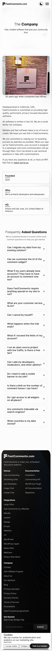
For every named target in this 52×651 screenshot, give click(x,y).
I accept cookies (11, 646)
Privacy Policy (10, 593)
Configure (24, 646)
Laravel (7, 517)
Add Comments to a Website (16, 509)
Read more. (8, 642)
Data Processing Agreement (16, 611)
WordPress (9, 539)
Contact (7, 567)
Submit (40, 627)
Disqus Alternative (12, 557)
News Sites (9, 548)
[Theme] (41, 4)
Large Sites (9, 504)
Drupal (7, 526)
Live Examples (10, 484)
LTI (5, 535)
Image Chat (9, 488)
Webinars (8, 552)
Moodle (7, 513)
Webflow (7, 530)
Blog (6, 584)
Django (7, 522)
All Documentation (33, 488)
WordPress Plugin (33, 484)
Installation (30, 475)
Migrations (30, 492)
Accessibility (9, 606)
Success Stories (11, 598)
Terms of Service (11, 602)
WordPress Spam (11, 544)
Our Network (9, 580)
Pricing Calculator (12, 589)
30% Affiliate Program (13, 571)
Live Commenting (11, 475)
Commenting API (32, 479)
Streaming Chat (11, 479)
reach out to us (21, 162)
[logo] (15, 3)
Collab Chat (9, 492)
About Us (8, 576)
